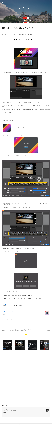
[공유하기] (4, 319)
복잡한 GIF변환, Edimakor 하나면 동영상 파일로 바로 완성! (13, 305)
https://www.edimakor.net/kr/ (7, 302)
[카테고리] (2, 2)
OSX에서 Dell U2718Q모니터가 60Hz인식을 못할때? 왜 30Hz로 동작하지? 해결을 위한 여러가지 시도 (16, 329)
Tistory (32, 424)
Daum (26, 424)
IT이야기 (3, 323)
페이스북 (23, 334)
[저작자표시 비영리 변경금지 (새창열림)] (13, 319)
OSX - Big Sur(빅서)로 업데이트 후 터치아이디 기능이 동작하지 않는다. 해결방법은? (13, 330)
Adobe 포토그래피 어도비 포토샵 (9, 311)
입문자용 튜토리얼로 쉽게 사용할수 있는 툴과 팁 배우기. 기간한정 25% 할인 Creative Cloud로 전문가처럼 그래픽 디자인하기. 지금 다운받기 (23, 314)
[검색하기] (49, 2)
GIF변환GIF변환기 (6, 304)
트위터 (28, 334)
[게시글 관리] (6, 319)
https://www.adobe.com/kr (7, 310)
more (49, 339)
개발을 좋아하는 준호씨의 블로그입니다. (9, 410)
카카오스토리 (26, 334)
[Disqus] (26, 365)
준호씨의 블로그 (26, 7)
